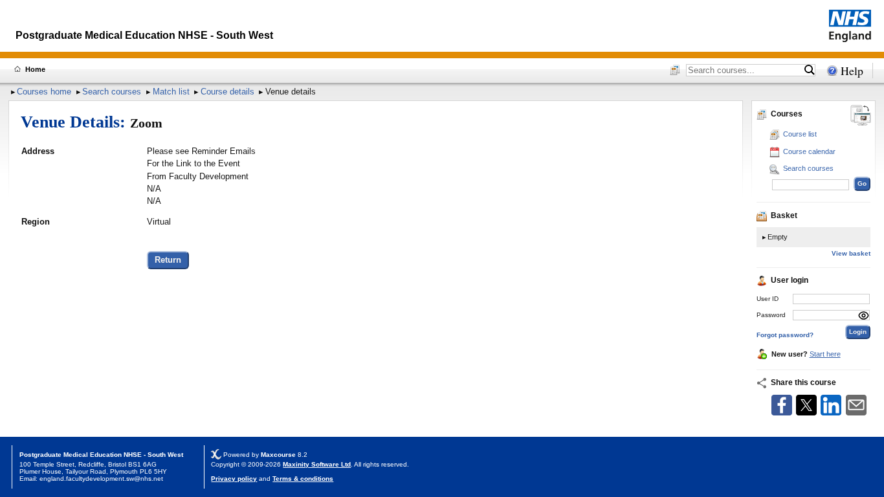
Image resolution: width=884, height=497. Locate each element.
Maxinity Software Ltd (317, 464)
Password (771, 314)
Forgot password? (785, 334)
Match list (171, 91)
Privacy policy (234, 478)
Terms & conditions (302, 478)
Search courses (111, 91)
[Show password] (863, 315)
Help (852, 70)
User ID (768, 298)
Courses (786, 114)
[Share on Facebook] (781, 412)
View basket (851, 253)
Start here (825, 354)
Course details (227, 91)
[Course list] (675, 71)
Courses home (44, 91)
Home (35, 69)
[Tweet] (806, 412)
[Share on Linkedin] (831, 412)
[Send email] (856, 412)
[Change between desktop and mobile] (860, 116)
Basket (784, 215)
